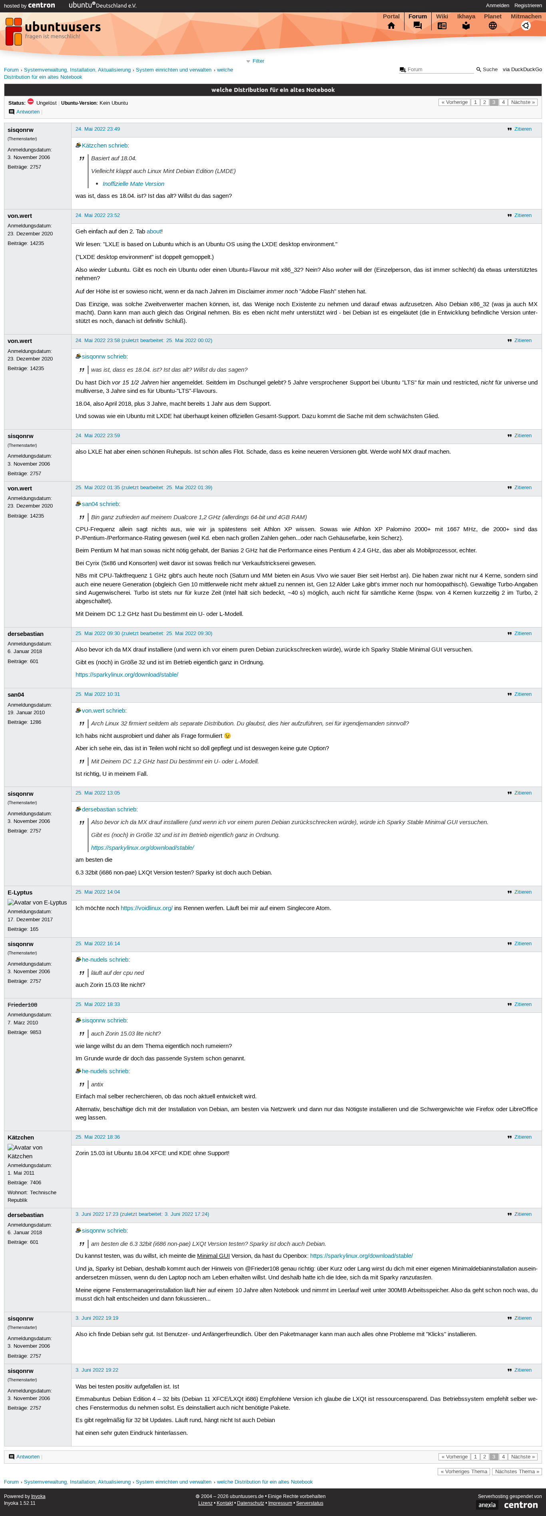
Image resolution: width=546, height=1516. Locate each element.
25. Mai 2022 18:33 (98, 1004)
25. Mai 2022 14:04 (98, 892)
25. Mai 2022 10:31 (98, 694)
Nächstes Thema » (517, 1471)
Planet (493, 16)
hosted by (16, 6)
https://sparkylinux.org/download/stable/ (127, 675)
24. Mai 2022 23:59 (98, 435)
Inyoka (38, 1497)
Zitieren (523, 129)
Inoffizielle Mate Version (133, 184)
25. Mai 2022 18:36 (98, 1137)
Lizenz (205, 1503)
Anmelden (497, 5)
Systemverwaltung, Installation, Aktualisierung (77, 70)
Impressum (280, 1503)
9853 (35, 1032)
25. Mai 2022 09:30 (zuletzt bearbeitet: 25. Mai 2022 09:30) (144, 633)
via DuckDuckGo (522, 70)
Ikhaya (466, 16)
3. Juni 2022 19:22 (97, 1370)
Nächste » (523, 102)
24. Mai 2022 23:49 (98, 129)
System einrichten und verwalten (173, 70)
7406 (35, 1182)
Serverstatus (309, 1503)
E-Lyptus (20, 892)
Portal (391, 16)
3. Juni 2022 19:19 (97, 1318)
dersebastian (26, 634)
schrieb (118, 145)
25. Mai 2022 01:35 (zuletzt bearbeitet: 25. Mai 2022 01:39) (144, 487)
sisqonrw (21, 130)
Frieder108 (22, 1005)
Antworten (28, 112)
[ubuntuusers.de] (54, 34)
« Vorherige (455, 102)
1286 (35, 722)
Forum (418, 16)
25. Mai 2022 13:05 (98, 793)
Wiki (442, 16)
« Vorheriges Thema (464, 1471)
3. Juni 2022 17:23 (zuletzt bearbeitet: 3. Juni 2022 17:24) (142, 1214)
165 (34, 929)
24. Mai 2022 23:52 (98, 215)
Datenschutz (250, 1503)
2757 (35, 167)
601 (34, 661)
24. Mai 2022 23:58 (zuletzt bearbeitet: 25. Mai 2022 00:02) (144, 340)
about (154, 231)
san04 (90, 504)
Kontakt (225, 1503)
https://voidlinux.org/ (147, 908)
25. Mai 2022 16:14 (98, 943)
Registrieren (528, 5)
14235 (37, 243)
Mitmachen (526, 16)
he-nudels (95, 960)
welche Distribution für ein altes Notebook (265, 1482)
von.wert (20, 216)
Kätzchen (94, 145)
